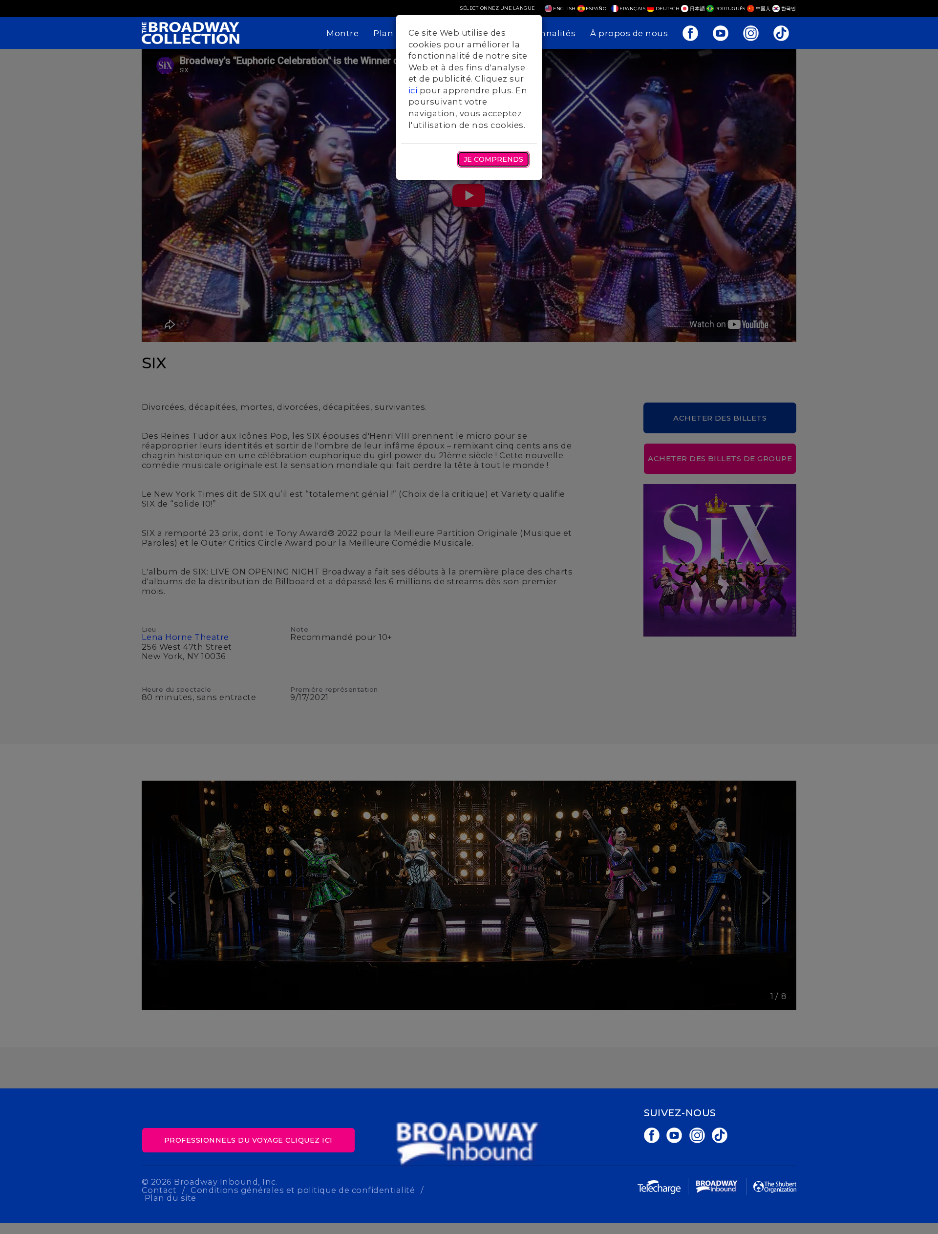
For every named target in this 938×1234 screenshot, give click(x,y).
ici (413, 90)
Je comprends (493, 159)
